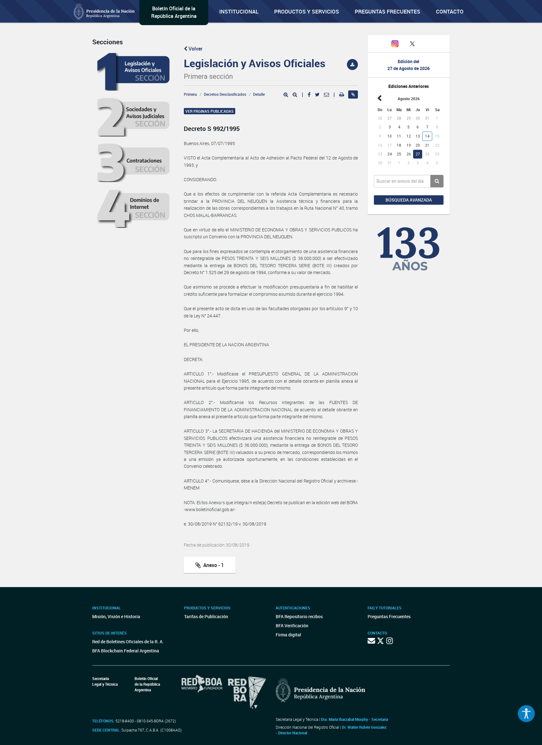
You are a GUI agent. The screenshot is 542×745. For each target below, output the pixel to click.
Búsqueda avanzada (408, 200)
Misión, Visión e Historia (116, 616)
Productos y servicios (306, 11)
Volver (195, 48)
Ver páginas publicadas (209, 111)
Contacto (450, 11)
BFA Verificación (292, 626)
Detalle (259, 94)
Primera (190, 94)
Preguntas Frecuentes (387, 11)
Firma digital (288, 635)
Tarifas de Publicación (206, 616)
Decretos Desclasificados (225, 94)
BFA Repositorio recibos (299, 616)
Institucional (238, 11)
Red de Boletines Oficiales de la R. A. (128, 642)
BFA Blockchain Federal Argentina (125, 651)
